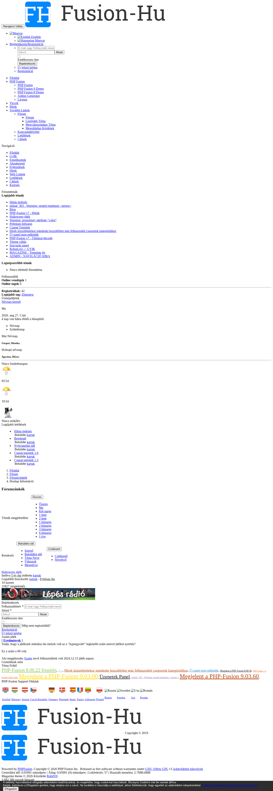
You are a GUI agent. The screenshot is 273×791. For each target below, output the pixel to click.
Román (144, 697)
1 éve (42, 536)
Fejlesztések (17, 167)
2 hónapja (45, 525)
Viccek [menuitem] (14, 103)
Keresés (15, 185)
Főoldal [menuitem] (14, 78)
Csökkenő (54, 549)
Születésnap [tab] (17, 329)
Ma (41, 507)
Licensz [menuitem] (22, 99)
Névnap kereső (11, 301)
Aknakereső (17, 163)
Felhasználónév (13, 606)
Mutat (59, 52)
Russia (108, 697)
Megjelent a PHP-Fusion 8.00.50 (235, 670)
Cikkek (14, 181)
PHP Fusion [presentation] (17, 81)
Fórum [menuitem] (30, 117)
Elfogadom (11, 788)
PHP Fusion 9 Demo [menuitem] (31, 88)
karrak (31, 435)
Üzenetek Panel (115, 676)
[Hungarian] (16, 33)
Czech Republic (39, 699)
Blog (60, 670)
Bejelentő (20, 438)
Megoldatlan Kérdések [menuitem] (40, 128)
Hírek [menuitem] (13, 106)
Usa (133, 697)
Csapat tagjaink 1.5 (26, 460)
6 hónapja (45, 533)
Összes (37, 497)
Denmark (64, 699)
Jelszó (7, 610)
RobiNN (52, 776)
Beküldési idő (26, 543)
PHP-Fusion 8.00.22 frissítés (29, 670)
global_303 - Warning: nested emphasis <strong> (155, 677)
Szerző (29, 550)
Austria (25, 699)
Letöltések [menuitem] (24, 135)
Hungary (16, 699)
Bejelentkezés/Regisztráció (26, 44)
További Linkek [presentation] (20, 110)
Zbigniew (28, 294)
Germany (53, 699)
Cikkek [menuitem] (22, 139)
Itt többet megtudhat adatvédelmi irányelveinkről (229, 785)
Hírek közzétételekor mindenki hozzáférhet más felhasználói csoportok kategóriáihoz (126, 670)
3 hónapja (45, 529)
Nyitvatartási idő (24, 445)
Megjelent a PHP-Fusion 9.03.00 (58, 676)
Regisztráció (25, 71)
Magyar (39, 40)
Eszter (28, 658)
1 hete (43, 515)
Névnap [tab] (15, 325)
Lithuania (90, 699)
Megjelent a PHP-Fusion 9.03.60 (219, 676)
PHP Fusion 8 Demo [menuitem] (31, 92)
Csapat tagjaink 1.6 (26, 453)
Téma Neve (32, 558)
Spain (73, 699)
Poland (100, 699)
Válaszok (30, 561)
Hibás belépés (23, 431)
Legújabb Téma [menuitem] (36, 121)
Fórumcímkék (18, 477)
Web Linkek (17, 174)
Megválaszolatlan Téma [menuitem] (41, 124)
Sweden (121, 697)
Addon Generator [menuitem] (29, 96)
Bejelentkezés (27, 63)
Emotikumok (18, 160)
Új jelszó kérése (28, 67)
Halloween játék (12, 572)
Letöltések (16, 178)
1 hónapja (45, 522)
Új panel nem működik (203, 670)
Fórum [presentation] (22, 114)
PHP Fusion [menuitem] (25, 85)
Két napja (45, 511)
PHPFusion (25, 769)
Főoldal (14, 152)
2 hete (43, 518)
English (35, 37)
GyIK (13, 156)
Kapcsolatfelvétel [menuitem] (28, 132)
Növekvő (61, 559)
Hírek (13, 170)
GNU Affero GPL (156, 769)
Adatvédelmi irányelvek (188, 769)
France (80, 699)
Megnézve (31, 565)
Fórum (14, 474)
